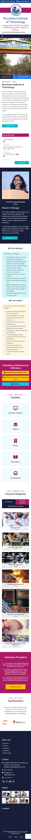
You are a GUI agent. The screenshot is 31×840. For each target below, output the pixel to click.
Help (15, 837)
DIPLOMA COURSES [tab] (22, 502)
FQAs (21, 837)
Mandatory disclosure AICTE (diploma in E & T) (16, 378)
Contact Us (6, 750)
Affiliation (16, 384)
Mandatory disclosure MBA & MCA (16, 372)
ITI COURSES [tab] (9, 502)
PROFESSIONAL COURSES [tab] (15, 506)
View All (21, 162)
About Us (6, 743)
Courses (5, 746)
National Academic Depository (18, 77)
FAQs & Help (7, 753)
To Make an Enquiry (15, 687)
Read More (9, 126)
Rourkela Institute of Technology (17, 832)
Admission (6, 748)
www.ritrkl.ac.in (8, 778)
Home (10, 837)
